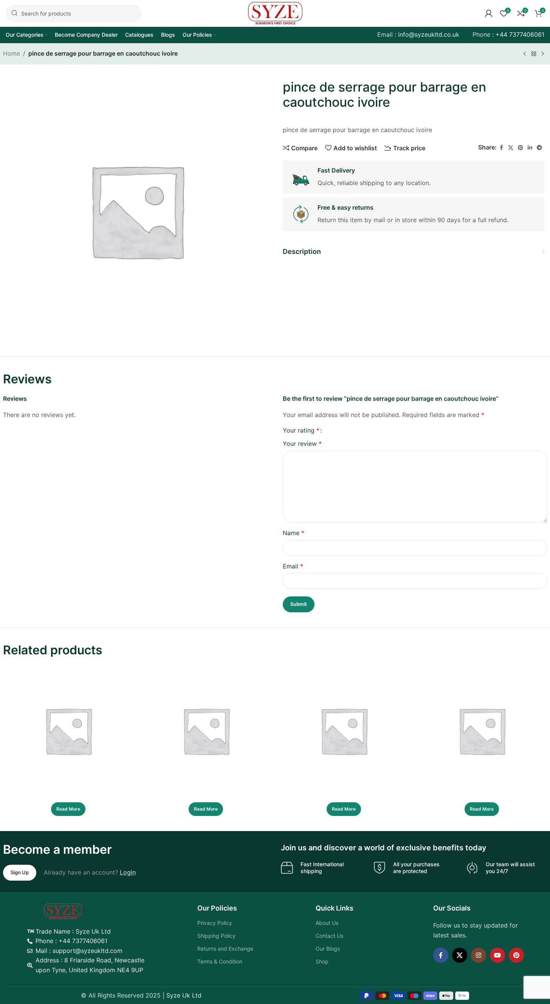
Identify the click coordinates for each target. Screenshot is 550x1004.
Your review (302, 443)
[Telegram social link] (539, 148)
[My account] (488, 13)
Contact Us (329, 935)
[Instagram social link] (478, 955)
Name (293, 533)
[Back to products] (533, 54)
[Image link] (63, 910)
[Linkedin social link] (530, 148)
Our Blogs (328, 948)
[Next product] (542, 54)
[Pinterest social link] (520, 148)
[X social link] (511, 148)
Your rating (301, 430)
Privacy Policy (214, 923)
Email (293, 566)
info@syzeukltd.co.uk (428, 34)
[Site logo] (275, 12)
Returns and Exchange (225, 948)
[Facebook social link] (501, 148)
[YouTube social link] (497, 955)
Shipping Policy (216, 935)
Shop (322, 961)
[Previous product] (524, 54)
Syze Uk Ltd (183, 995)
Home (11, 53)
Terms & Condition (219, 961)
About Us (327, 923)
